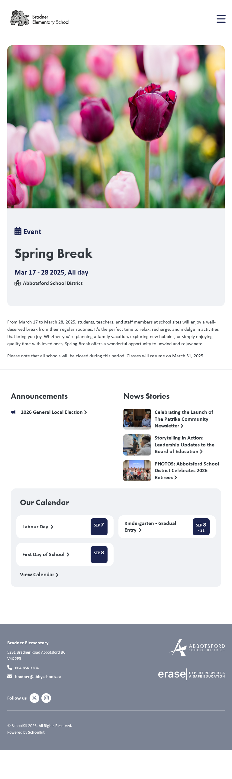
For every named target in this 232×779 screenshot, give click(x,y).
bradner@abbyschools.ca (38, 676)
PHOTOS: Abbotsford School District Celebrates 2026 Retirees (187, 470)
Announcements (39, 396)
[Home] (43, 19)
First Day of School (44, 554)
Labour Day (36, 526)
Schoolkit (36, 732)
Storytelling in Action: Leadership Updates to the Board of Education (184, 444)
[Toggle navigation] (221, 19)
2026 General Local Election (52, 412)
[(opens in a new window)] (197, 647)
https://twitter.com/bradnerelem (34, 698)
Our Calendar (44, 502)
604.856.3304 (27, 668)
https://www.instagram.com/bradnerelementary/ (46, 698)
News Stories (146, 396)
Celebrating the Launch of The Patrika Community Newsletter (184, 419)
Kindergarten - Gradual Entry (150, 527)
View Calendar (38, 574)
